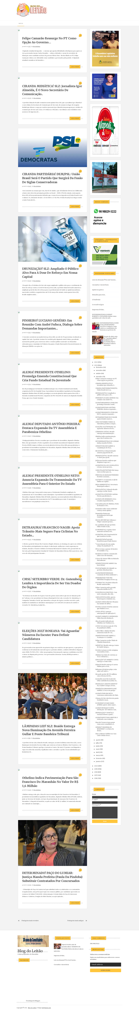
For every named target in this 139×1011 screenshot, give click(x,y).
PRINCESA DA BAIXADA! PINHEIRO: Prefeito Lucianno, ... (107, 476)
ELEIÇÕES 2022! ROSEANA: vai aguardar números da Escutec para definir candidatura (50, 635)
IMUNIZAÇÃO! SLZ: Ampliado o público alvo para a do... (105, 394)
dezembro (99, 367)
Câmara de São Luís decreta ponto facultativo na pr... (107, 699)
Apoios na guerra (98, 290)
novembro (99, 370)
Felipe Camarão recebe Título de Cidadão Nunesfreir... (106, 641)
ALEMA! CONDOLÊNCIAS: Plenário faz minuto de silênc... (106, 603)
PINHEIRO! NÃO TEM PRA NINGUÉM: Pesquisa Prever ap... (106, 578)
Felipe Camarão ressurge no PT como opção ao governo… (106, 379)
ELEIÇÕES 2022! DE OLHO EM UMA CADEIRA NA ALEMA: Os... (106, 680)
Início (21, 23)
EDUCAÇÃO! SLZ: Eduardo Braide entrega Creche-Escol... (106, 490)
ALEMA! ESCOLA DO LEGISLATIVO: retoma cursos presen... (107, 466)
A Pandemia (96, 300)
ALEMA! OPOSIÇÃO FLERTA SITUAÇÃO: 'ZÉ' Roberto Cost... (106, 709)
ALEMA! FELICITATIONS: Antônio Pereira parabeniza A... (106, 495)
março (98, 755)
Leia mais (75, 66)
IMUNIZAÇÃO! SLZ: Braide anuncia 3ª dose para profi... (106, 456)
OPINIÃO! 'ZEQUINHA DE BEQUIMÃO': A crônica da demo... (104, 729)
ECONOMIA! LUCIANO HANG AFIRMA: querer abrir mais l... (105, 704)
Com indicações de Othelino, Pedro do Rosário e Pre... (107, 504)
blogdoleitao (36, 46)
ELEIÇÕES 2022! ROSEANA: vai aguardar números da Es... (105, 427)
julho (97, 743)
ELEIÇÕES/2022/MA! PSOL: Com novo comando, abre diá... (106, 593)
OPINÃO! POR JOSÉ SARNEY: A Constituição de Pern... (105, 447)
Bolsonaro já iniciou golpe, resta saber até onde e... (106, 670)
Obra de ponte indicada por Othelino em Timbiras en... (105, 622)
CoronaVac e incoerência (100, 285)
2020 (96, 766)
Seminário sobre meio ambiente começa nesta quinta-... (106, 509)
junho (98, 746)
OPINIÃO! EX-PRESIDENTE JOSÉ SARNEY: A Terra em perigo (106, 689)
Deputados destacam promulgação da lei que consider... (104, 515)
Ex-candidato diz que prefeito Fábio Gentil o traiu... (105, 525)
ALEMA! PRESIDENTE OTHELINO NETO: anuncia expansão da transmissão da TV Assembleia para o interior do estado (52, 479)
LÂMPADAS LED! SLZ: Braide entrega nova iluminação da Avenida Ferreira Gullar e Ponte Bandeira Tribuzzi (48, 730)
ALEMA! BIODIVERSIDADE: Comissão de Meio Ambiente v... (106, 574)
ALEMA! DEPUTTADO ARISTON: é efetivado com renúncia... (106, 718)
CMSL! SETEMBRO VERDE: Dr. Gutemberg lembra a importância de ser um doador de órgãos (52, 583)
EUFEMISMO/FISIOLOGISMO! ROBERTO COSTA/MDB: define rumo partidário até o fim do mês (104, 316)
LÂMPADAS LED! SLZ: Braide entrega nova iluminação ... (105, 432)
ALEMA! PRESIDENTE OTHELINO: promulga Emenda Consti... (106, 403)
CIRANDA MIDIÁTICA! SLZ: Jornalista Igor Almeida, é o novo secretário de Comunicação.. (52, 90)
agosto (98, 740)
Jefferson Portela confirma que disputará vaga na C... (105, 461)
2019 (95, 769)
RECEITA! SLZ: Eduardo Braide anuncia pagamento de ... (105, 452)
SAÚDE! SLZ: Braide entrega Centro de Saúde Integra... (107, 646)
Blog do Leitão (30, 951)
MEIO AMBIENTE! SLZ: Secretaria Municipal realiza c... (106, 485)
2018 (95, 772)
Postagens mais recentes (30, 920)
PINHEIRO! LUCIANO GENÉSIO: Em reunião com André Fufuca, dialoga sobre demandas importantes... (52, 324)
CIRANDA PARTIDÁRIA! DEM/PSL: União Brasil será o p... (106, 389)
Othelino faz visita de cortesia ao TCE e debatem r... (106, 656)
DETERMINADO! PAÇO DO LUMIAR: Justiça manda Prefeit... (107, 442)
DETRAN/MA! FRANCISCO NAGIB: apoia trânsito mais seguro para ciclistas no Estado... (51, 531)
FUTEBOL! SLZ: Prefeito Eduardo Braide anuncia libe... (106, 583)
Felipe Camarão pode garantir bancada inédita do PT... (105, 588)
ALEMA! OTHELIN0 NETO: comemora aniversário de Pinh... (107, 694)
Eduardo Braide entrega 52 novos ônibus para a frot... (106, 665)
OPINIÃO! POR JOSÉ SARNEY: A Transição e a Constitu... (105, 636)
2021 (95, 365)
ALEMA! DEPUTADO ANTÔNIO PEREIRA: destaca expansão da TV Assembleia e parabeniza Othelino (51, 428)
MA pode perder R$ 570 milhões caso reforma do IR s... (106, 675)
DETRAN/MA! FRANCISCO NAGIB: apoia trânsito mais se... (106, 418)
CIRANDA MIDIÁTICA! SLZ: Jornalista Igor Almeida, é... (105, 384)
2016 (95, 778)
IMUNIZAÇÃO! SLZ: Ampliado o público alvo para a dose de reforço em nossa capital (50, 273)
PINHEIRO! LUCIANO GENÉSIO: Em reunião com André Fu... (106, 399)
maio (97, 749)
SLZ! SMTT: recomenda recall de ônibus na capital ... (106, 480)
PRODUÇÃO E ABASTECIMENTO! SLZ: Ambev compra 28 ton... (106, 685)
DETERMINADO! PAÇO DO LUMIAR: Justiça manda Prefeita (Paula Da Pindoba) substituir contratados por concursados (52, 877)
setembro (99, 377)
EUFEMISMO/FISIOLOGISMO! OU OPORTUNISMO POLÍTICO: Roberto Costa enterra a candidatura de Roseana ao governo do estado (105, 327)
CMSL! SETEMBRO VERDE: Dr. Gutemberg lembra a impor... (105, 423)
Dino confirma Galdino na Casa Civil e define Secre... (105, 734)
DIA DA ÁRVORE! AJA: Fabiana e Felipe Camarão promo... (105, 521)
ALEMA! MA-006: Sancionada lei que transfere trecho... (106, 535)
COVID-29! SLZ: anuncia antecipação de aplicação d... (105, 612)
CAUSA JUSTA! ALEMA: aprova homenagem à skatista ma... (105, 598)
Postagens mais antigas (75, 920)
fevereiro (99, 758)
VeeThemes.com (46, 1008)
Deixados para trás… (99, 295)
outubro (98, 373)
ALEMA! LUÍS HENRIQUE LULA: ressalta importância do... (105, 500)
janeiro (98, 761)
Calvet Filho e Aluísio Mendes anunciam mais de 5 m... (105, 631)
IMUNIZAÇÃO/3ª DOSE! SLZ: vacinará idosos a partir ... (104, 713)
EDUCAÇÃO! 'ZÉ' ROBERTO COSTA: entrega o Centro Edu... (106, 660)
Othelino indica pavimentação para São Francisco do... (105, 437)
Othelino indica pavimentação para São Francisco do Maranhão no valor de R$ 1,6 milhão (50, 782)
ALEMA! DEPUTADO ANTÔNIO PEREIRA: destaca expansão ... (106, 408)
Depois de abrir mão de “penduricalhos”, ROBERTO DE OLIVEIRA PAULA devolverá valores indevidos (110, 341)
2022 (96, 362)
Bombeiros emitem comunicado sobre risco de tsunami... (106, 554)
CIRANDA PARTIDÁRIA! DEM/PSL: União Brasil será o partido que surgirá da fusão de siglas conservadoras (52, 178)
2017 (95, 775)
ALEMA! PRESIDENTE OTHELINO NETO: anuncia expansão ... (106, 413)
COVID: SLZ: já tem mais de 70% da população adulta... (106, 627)
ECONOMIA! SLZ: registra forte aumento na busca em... (105, 530)
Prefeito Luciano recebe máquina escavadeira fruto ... (106, 651)
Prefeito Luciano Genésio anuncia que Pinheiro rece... (106, 607)
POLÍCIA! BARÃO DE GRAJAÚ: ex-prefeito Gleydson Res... (106, 569)
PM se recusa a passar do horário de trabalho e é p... (106, 550)
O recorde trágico (98, 305)
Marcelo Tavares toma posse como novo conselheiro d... (105, 723)
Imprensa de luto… (98, 310)
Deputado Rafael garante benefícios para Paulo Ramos (106, 540)
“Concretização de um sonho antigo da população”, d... (105, 545)
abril (97, 752)
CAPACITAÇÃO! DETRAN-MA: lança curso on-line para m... (106, 471)
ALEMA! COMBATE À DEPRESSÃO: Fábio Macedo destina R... (106, 617)
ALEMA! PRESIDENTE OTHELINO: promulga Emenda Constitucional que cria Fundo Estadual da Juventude (49, 376)
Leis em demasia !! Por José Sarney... (104, 280)
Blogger (37, 1001)
